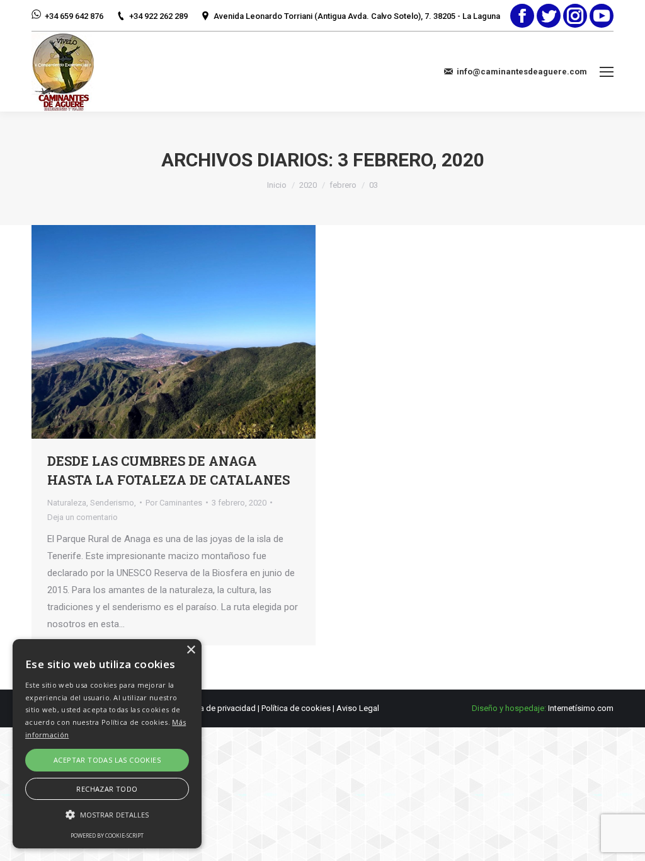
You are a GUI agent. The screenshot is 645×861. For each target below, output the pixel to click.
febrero (343, 185)
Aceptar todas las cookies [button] (107, 760)
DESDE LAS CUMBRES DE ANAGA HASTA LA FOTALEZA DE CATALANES (168, 470)
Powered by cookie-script (107, 835)
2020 (308, 185)
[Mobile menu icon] (607, 72)
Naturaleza (66, 502)
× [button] (190, 650)
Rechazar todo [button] (106, 789)
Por (174, 502)
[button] (107, 814)
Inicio (277, 185)
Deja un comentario (82, 517)
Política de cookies (296, 708)
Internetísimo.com (581, 708)
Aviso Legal (357, 708)
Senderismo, (113, 502)
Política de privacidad (217, 708)
